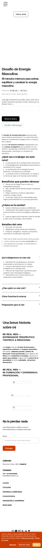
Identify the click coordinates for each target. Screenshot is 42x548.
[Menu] (37, 4)
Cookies (6, 483)
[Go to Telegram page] (16, 531)
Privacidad (7, 487)
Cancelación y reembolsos (13, 500)
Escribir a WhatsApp (13, 125)
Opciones (12, 545)
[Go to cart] (30, 4)
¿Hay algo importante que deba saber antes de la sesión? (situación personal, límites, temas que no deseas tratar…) (20, 102)
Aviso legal (7, 505)
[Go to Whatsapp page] (13, 531)
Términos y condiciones (12, 492)
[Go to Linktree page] (29, 531)
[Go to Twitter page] (22, 531)
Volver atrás (21, 14)
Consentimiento (9, 496)
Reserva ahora (10, 119)
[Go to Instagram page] (19, 531)
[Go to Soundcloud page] (26, 531)
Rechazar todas (24, 545)
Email (5, 436)
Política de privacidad (27, 538)
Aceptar (36, 545)
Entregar (9, 448)
